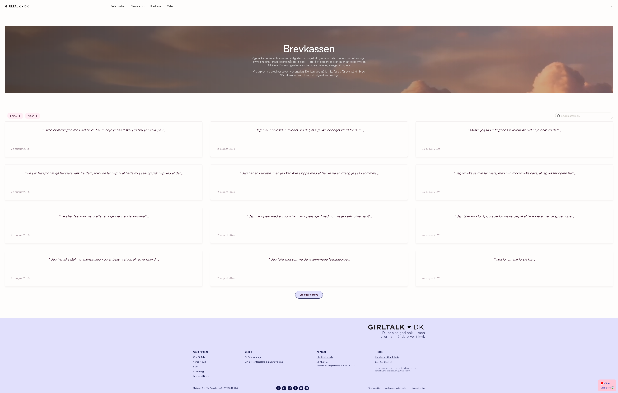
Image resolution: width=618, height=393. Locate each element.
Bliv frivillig (198, 371)
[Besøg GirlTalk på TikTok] (278, 388)
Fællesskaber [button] (118, 6)
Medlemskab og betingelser (396, 388)
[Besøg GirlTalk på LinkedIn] (284, 388)
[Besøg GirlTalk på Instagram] (290, 388)
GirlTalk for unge (253, 357)
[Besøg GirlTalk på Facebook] (295, 388)
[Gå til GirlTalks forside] (396, 327)
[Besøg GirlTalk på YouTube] (301, 388)
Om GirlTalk (199, 357)
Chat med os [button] (138, 6)
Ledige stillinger (201, 376)
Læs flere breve (309, 294)
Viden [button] (170, 6)
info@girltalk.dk (325, 357)
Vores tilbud (199, 361)
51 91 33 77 (322, 362)
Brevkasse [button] (155, 6)
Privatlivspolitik (373, 388)
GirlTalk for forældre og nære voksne (264, 361)
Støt (195, 366)
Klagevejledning (418, 388)
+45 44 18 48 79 (383, 362)
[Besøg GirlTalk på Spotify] (306, 388)
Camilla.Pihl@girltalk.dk (387, 357)
